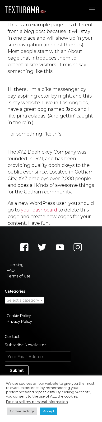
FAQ (10, 270)
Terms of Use (19, 276)
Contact (12, 336)
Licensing (15, 265)
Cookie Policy (19, 316)
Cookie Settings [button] (22, 411)
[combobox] (24, 300)
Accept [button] (48, 411)
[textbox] (24, 300)
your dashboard (39, 210)
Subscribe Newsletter (25, 345)
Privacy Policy (19, 321)
